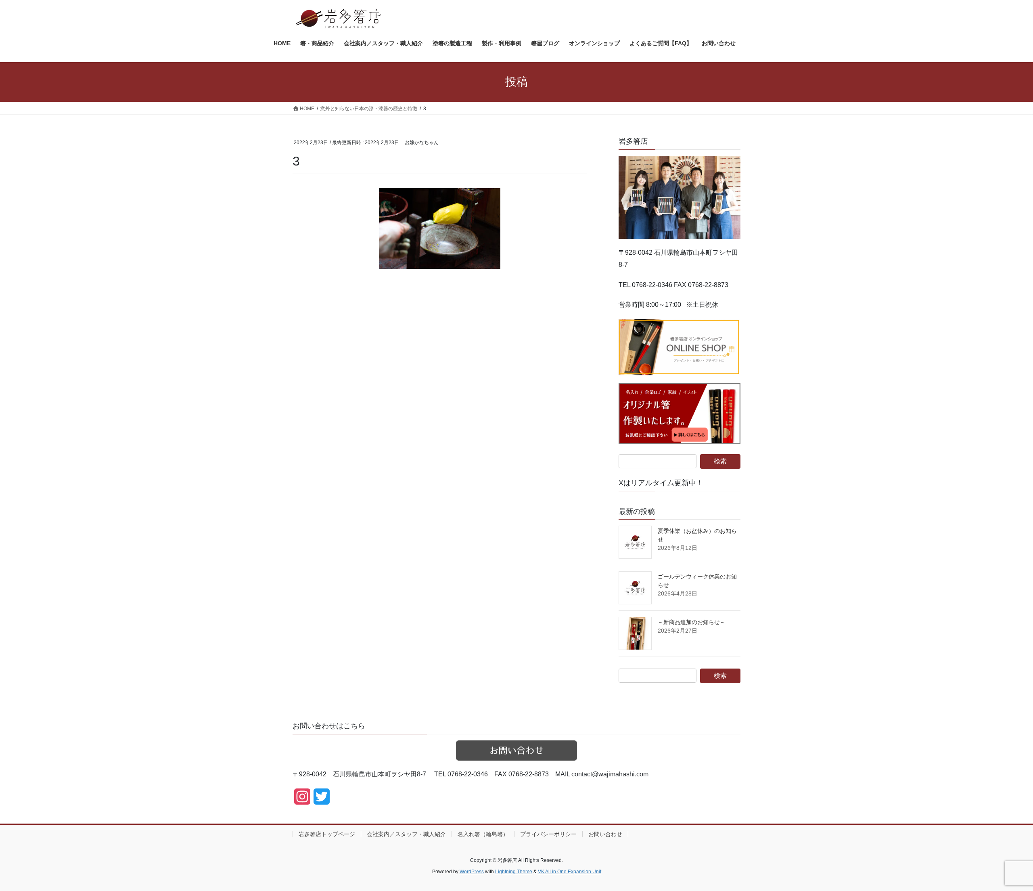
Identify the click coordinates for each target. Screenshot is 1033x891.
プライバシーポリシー (548, 834)
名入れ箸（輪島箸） (483, 834)
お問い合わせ (605, 834)
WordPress (472, 871)
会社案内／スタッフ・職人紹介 (406, 834)
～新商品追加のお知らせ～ (692, 622)
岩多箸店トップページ (327, 834)
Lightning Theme (513, 871)
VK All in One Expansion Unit (569, 871)
